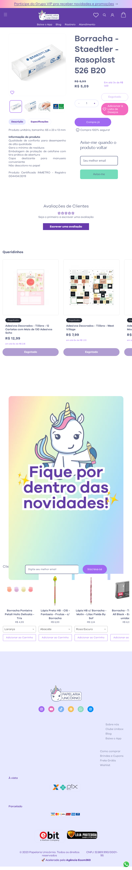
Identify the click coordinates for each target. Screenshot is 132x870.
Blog (58, 24)
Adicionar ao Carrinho (19, 637)
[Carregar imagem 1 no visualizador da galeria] (15, 106)
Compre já (93, 122)
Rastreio (70, 24)
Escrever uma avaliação (66, 226)
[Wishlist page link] (95, 15)
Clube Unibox (114, 729)
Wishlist (105, 765)
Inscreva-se (94, 569)
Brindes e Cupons (111, 756)
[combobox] (19, 629)
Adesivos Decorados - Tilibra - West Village (90, 327)
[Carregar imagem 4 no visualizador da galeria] (58, 106)
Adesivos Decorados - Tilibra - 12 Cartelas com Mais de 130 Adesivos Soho (28, 329)
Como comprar (110, 751)
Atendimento (87, 24)
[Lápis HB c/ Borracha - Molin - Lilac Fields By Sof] (91, 590)
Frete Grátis (108, 760)
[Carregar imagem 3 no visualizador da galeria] (44, 106)
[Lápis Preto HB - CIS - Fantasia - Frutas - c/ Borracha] (55, 590)
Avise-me (99, 174)
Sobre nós (112, 724)
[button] (4, 13)
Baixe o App (44, 24)
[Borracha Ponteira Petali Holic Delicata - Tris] (19, 590)
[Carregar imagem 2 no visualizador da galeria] (30, 106)
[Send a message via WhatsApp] (126, 864)
